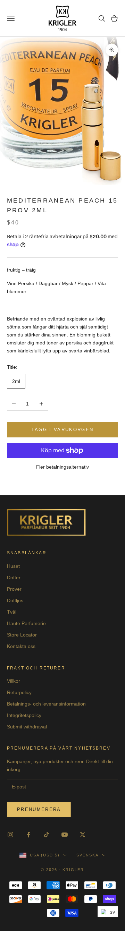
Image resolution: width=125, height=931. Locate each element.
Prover (14, 589)
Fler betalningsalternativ (62, 467)
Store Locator (22, 635)
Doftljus (15, 600)
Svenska (87, 855)
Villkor (13, 681)
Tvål (11, 612)
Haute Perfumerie (26, 623)
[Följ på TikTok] (46, 834)
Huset (13, 566)
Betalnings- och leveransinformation (46, 704)
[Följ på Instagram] (10, 834)
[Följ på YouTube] (64, 834)
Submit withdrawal (27, 726)
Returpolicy (19, 692)
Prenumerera (39, 809)
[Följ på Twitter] (82, 834)
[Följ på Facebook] (28, 834)
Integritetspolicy (24, 715)
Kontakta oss (21, 646)
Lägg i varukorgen (63, 429)
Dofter (13, 577)
